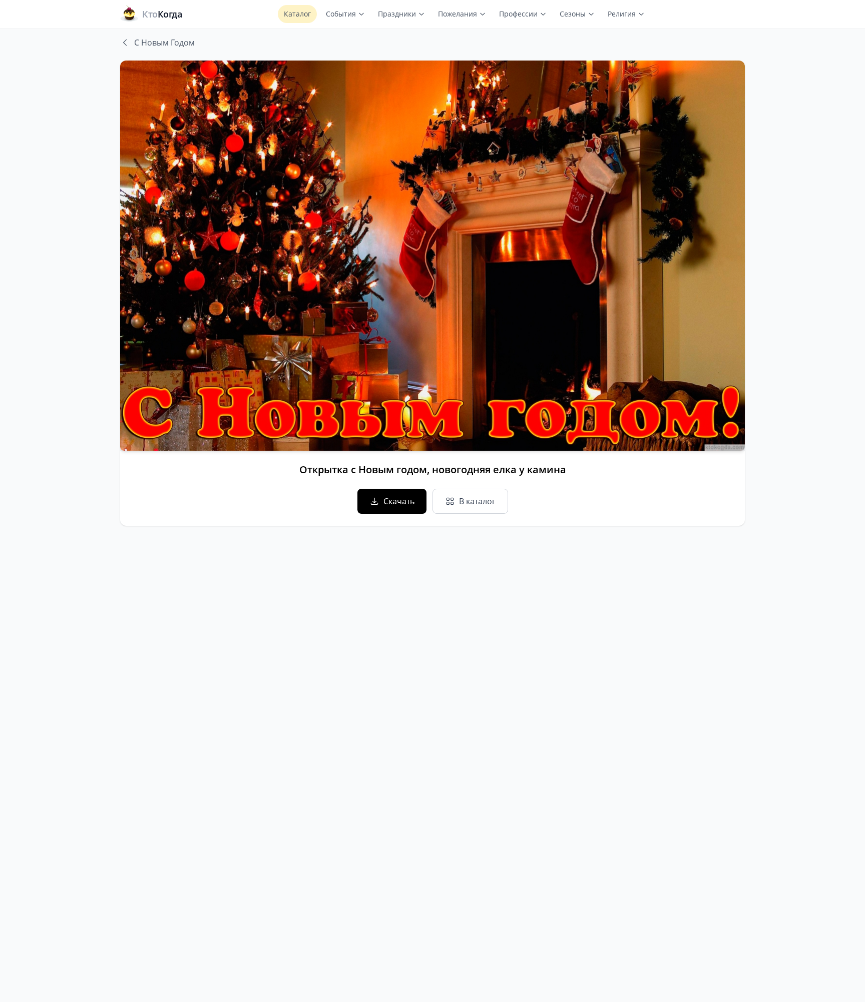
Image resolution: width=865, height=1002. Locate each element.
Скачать (398, 501)
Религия (622, 14)
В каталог (477, 501)
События (341, 14)
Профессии (518, 14)
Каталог (297, 14)
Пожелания (457, 14)
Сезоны (573, 14)
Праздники (397, 14)
